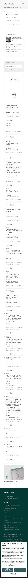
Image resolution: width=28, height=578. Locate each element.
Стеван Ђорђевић (11, 215)
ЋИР (13, 120)
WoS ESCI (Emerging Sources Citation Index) (13, 518)
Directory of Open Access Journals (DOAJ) (13, 522)
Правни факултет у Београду (11, 149)
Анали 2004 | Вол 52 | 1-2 (10, 481)
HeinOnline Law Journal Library (10, 527)
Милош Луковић (10, 346)
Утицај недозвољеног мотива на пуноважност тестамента (14, 231)
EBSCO (5, 524)
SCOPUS (6, 520)
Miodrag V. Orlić (10, 385)
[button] (14, 87)
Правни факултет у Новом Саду (12, 260)
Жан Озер (8, 195)
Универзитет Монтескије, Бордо (12, 196)
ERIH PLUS (6, 525)
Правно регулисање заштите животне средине (12, 297)
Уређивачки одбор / (14, 44)
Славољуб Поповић (11, 302)
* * (6, 362)
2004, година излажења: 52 (16, 131)
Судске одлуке (10, 359)
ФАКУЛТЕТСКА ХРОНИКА (13, 430)
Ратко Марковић (10, 148)
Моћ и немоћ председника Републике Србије (13, 143)
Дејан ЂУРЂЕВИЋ (10, 236)
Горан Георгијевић (11, 281)
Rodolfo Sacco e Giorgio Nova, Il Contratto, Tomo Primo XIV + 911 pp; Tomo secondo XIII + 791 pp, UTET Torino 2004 (14, 378)
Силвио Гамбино (10, 175)
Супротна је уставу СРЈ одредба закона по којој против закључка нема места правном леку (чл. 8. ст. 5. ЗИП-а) (14, 318)
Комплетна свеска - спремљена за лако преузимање (12, 107)
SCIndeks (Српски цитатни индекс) (11, 529)
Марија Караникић (11, 417)
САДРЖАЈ (8, 125)
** (6, 129)
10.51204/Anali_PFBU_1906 (12, 498)
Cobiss (5, 531)
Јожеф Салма (9, 258)
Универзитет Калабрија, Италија (12, 177)
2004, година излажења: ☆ (16, 240)
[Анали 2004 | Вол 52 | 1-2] (14, 472)
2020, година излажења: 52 (16, 115)
